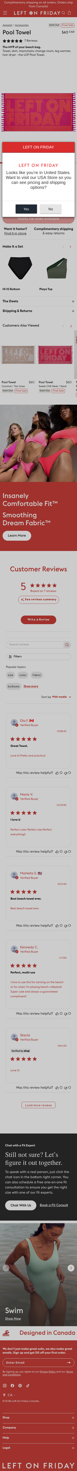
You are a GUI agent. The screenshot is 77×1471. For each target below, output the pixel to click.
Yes (26, 209)
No (50, 209)
